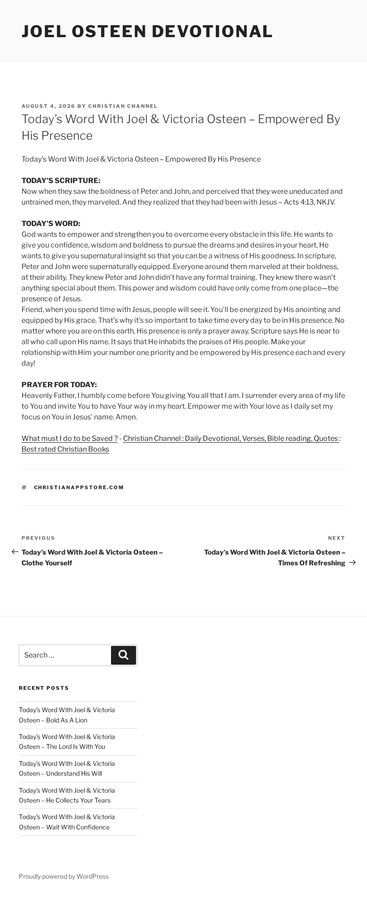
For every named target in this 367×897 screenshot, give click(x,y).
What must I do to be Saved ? (69, 438)
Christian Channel (123, 106)
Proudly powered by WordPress (64, 876)
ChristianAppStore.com (79, 487)
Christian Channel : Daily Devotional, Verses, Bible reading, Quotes (231, 438)
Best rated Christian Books (65, 449)
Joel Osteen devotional (147, 31)
